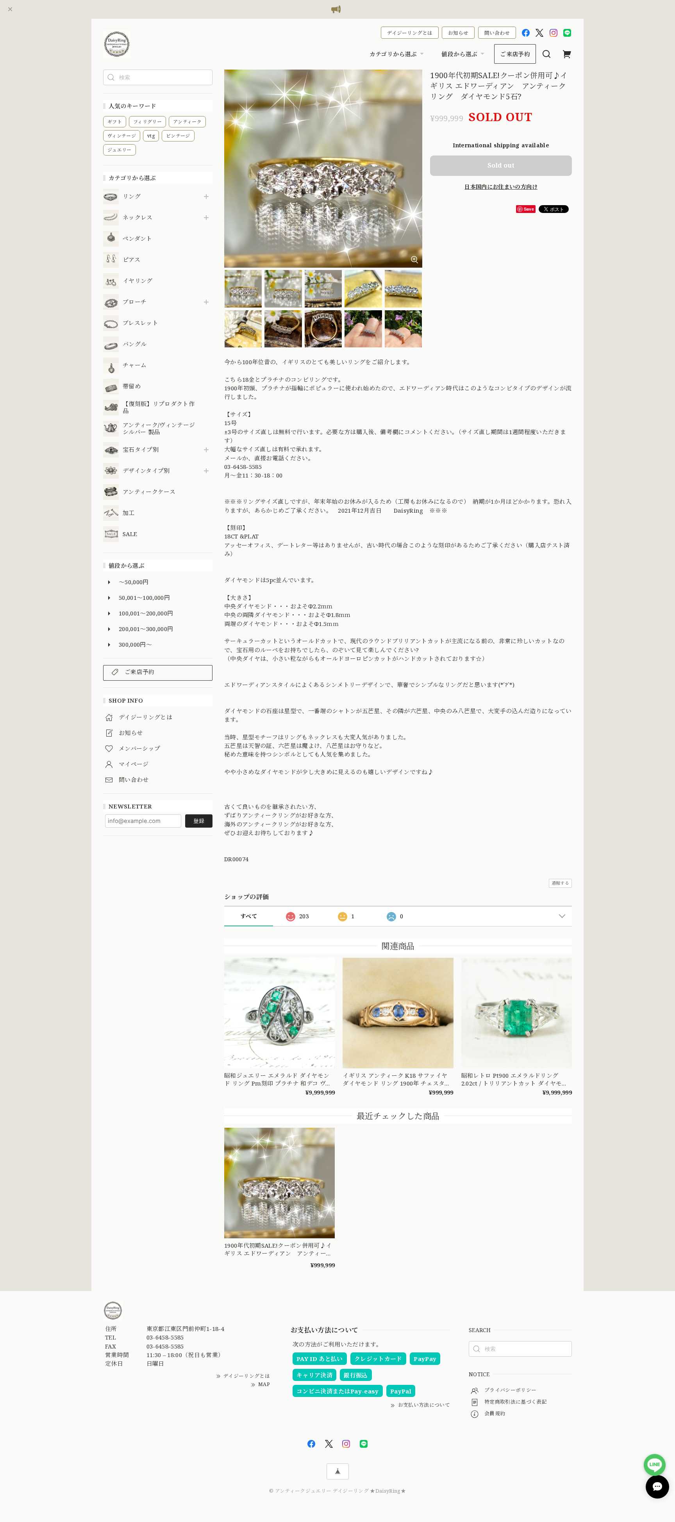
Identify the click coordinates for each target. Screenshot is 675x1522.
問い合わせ (497, 32)
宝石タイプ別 (143, 449)
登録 (198, 820)
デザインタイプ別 (146, 470)
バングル (134, 344)
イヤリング (138, 280)
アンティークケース (149, 491)
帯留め (132, 386)
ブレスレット (140, 323)
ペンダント (137, 238)
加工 (129, 513)
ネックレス (138, 217)
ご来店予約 (515, 54)
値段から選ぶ (459, 54)
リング (132, 196)
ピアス (131, 259)
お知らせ (458, 32)
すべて (248, 916)
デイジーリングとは (409, 32)
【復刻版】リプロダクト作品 (159, 408)
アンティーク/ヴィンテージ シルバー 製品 (159, 429)
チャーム (134, 365)
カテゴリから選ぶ (393, 54)
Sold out (501, 165)
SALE (130, 534)
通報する (560, 883)
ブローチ (134, 302)
